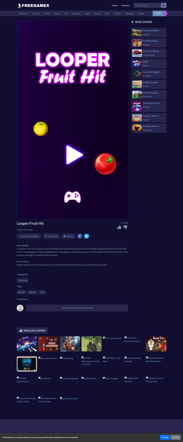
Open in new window (29, 236)
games (32, 292)
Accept (165, 437)
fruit (42, 292)
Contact (125, 5)
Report (70, 236)
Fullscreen (52, 236)
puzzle (22, 292)
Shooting (23, 280)
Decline (175, 437)
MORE (158, 13)
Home (115, 5)
